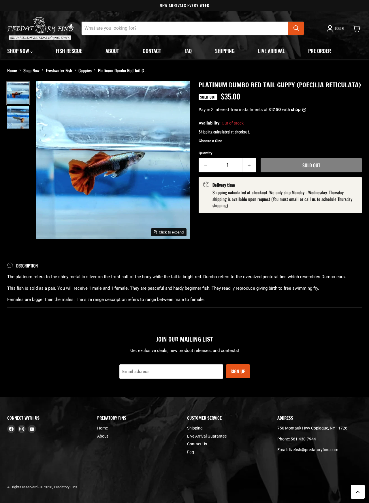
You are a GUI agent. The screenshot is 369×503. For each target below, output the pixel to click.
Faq (188, 50)
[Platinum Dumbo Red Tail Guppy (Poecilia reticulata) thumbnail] (18, 93)
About (112, 50)
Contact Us (197, 444)
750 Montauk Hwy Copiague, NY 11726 (312, 428)
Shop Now (31, 70)
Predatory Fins (65, 487)
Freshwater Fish (59, 70)
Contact (152, 50)
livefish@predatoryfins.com (313, 449)
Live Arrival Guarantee (207, 436)
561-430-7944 (303, 439)
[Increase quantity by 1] (249, 165)
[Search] (296, 28)
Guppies (85, 70)
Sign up (238, 371)
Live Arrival (271, 50)
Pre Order (319, 50)
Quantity (205, 153)
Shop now (18, 50)
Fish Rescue (69, 50)
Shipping (225, 50)
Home (12, 70)
